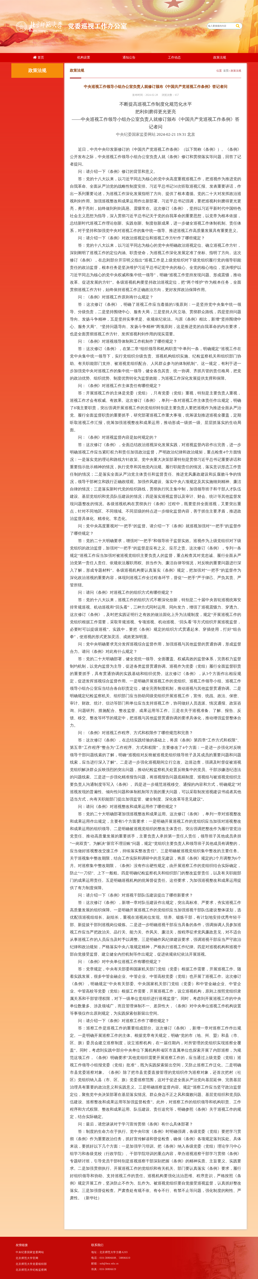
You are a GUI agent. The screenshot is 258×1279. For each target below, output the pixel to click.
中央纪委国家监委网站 (30, 1252)
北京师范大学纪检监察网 (31, 1269)
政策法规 (219, 57)
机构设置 (83, 57)
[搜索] (237, 26)
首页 (226, 70)
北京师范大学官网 (27, 1258)
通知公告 (129, 57)
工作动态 (174, 57)
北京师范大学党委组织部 (31, 1264)
